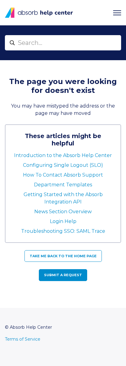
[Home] (39, 12)
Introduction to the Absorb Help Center (63, 155)
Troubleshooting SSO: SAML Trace (63, 231)
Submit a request (63, 275)
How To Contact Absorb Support (63, 175)
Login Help (63, 221)
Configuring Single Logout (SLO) (63, 165)
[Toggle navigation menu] (117, 13)
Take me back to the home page (63, 256)
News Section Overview (63, 211)
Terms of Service (22, 339)
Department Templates (63, 185)
